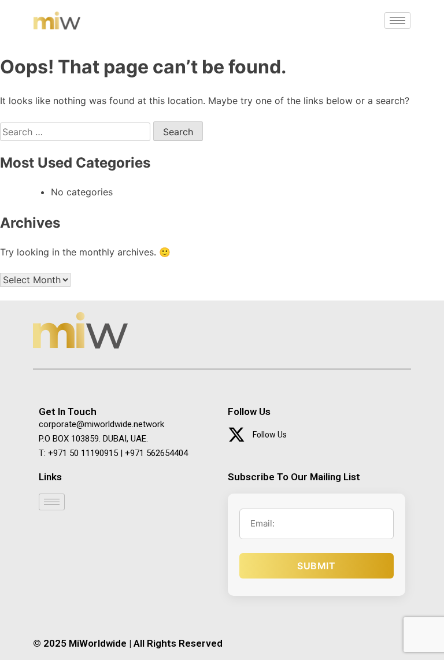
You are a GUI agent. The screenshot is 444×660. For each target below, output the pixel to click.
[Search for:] (76, 132)
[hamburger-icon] (397, 20)
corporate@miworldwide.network (101, 424)
